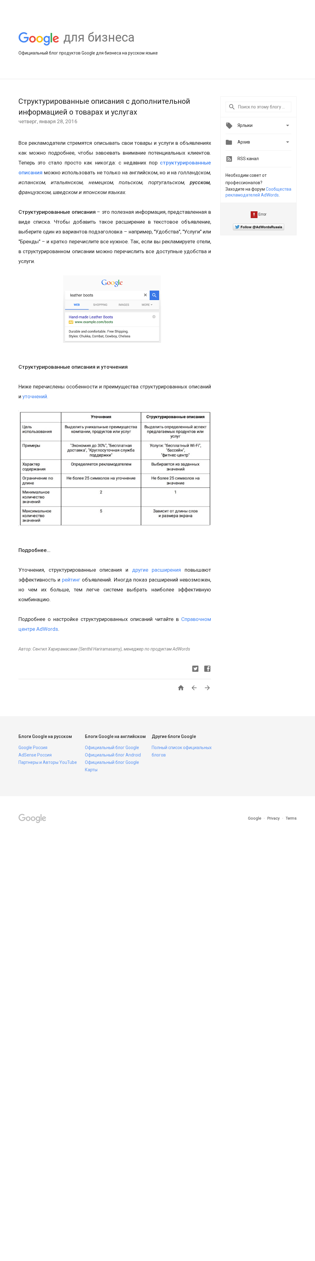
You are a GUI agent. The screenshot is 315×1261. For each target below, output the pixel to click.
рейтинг (71, 580)
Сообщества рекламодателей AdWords (258, 192)
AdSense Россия (35, 754)
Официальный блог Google (112, 747)
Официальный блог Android (113, 754)
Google (255, 818)
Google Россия (32, 747)
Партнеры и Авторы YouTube (47, 762)
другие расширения (156, 570)
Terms (291, 818)
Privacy (274, 818)
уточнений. (35, 396)
